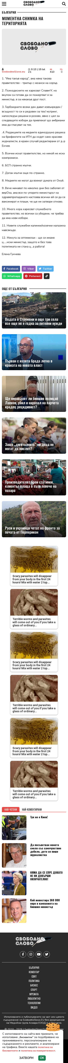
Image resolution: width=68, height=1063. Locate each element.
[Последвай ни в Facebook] (23, 954)
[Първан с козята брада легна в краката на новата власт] (34, 352)
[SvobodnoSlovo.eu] (33, 942)
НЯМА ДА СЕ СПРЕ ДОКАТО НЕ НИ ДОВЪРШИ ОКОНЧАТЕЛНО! (46, 875)
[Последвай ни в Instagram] (31, 954)
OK (42, 1058)
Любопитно (34, 998)
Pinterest (35, 276)
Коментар (34, 972)
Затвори (26, 1058)
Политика (34, 981)
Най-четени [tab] (10, 809)
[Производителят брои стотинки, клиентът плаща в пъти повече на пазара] (34, 477)
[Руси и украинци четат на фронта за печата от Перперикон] (34, 519)
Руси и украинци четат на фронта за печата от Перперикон (32, 530)
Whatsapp (13, 276)
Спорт (34, 990)
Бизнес (34, 985)
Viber (30, 269)
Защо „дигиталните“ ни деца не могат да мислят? (29, 446)
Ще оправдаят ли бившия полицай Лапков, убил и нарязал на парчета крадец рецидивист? (32, 402)
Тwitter (47, 269)
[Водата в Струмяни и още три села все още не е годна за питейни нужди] (34, 310)
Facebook (13, 269)
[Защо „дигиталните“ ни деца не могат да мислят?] (34, 436)
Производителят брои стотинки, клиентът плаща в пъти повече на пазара (30, 486)
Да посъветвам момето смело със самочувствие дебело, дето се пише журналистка (45, 850)
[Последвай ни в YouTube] (39, 954)
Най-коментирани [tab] (32, 809)
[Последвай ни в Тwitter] (46, 954)
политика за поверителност (38, 1050)
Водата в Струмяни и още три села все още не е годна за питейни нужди (33, 321)
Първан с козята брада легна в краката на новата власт (28, 363)
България (9, 12)
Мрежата (34, 994)
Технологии (34, 1003)
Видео (34, 1007)
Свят (34, 976)
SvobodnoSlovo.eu (13, 71)
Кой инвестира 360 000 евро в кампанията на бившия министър (45, 903)
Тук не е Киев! (39, 817)
